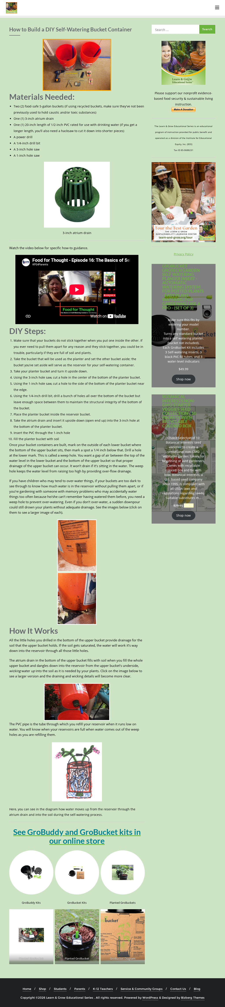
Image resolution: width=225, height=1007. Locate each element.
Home (27, 989)
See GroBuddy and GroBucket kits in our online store (77, 836)
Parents (79, 989)
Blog (197, 989)
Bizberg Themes (193, 997)
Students (60, 989)
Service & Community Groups (142, 989)
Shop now (183, 379)
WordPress (150, 997)
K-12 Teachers (103, 989)
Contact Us (178, 989)
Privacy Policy (183, 254)
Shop (42, 989)
